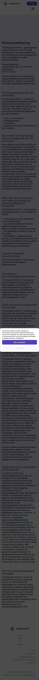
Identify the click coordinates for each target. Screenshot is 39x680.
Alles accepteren (19, 342)
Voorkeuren (19, 348)
